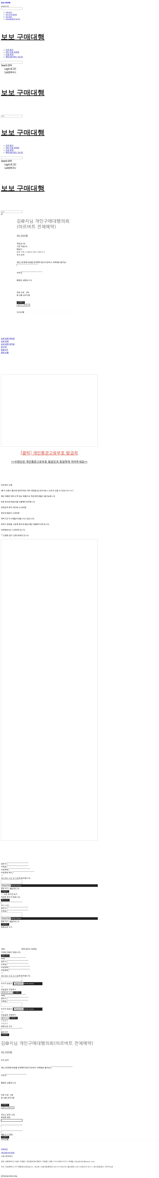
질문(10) (4, 349)
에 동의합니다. (16, 878)
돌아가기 (5, 1018)
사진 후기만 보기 (10, 894)
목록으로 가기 (7, 992)
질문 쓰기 (5, 955)
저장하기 (5, 891)
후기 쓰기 (5, 900)
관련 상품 (5, 352)
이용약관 (4, 1149)
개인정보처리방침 (7, 1153)
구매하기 (5, 1034)
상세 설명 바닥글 (8, 344)
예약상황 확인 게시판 (13, 19)
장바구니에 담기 (7, 1107)
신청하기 (5, 1137)
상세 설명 (5, 341)
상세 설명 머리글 (8, 338)
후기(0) (4, 346)
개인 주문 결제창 (11, 15)
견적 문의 (9, 12)
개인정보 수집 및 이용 (10, 878)
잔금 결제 (9, 17)
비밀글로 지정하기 (8, 989)
